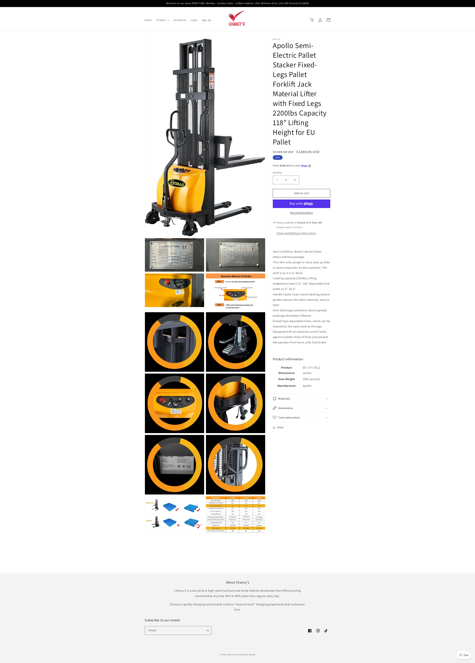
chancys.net (232, 654)
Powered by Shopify (246, 654)
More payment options (301, 212)
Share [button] (280, 427)
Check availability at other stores (296, 233)
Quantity (277, 172)
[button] (162, 20)
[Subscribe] (207, 630)
